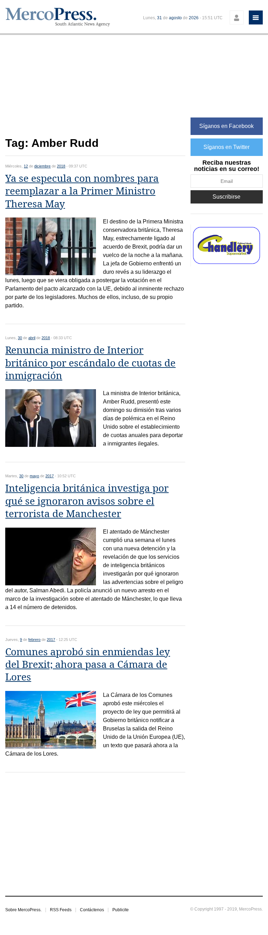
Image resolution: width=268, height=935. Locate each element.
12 (26, 166)
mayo (34, 476)
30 (20, 338)
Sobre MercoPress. (23, 909)
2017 (49, 476)
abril (31, 338)
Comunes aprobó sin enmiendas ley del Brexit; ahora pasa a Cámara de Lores (87, 665)
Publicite (120, 909)
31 (159, 17)
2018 (61, 166)
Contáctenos (92, 909)
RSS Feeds (61, 909)
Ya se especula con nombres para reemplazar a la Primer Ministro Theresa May (82, 191)
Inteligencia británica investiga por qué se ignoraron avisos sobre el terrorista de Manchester (87, 501)
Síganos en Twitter (226, 147)
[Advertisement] (95, 89)
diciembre (42, 166)
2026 (194, 17)
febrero (34, 639)
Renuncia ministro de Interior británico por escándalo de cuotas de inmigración (90, 363)
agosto (175, 17)
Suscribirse (226, 197)
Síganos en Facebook (226, 126)
